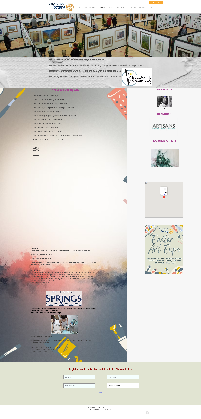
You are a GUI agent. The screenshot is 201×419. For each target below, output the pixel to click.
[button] (163, 127)
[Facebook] (147, 412)
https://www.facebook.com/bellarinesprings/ (46, 313)
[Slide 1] (98, 51)
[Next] (189, 35)
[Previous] (11, 35)
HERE (55, 255)
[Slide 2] (100, 51)
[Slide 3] (102, 51)
